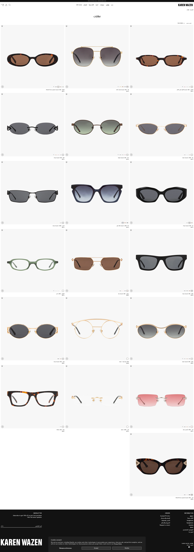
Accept (96, 548)
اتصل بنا (191, 532)
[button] (9, 5)
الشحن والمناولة (166, 520)
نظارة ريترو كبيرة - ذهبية (124, 361)
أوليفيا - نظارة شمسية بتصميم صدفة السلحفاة (55, 89)
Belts (191, 527)
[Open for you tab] (189, 547)
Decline (127, 548)
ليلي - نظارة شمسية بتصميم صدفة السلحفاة (184, 497)
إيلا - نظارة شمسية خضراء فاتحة (122, 89)
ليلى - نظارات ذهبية (125, 429)
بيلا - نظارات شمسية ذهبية (187, 157)
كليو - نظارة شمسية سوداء (59, 157)
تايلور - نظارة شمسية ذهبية (187, 361)
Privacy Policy (118, 544)
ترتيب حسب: (188, 23)
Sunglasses (190, 520)
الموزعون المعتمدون (188, 530)
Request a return (165, 525)
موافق (2, 526)
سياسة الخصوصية (165, 516)
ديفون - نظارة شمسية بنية (123, 293)
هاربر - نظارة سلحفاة (60, 429)
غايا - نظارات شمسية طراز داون (123, 225)
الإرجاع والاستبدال (165, 518)
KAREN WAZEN (185, 543)
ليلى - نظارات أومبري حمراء (188, 429)
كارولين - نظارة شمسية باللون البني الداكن (185, 89)
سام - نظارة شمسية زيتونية (123, 157)
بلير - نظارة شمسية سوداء (188, 225)
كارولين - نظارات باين (60, 293)
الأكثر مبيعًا (190, 518)
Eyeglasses (190, 523)
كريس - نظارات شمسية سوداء (58, 225)
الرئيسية (191, 9)
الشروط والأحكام (165, 523)
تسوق (191, 516)
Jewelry (191, 525)
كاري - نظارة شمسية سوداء (59, 361)
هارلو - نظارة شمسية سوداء (187, 293)
